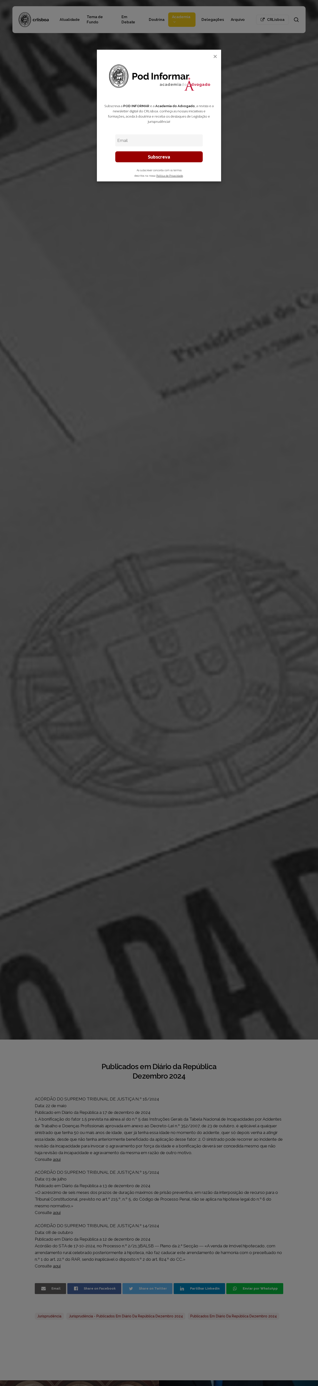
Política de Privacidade (169, 175)
